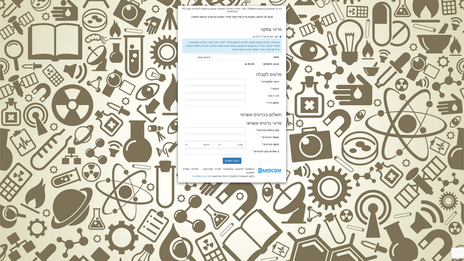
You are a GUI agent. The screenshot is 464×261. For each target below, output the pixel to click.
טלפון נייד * (272, 102)
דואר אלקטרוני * (269, 81)
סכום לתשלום (271, 64)
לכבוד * (275, 88)
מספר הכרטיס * (270, 137)
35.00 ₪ (249, 64)
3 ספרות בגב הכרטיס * (266, 151)
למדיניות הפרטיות (202, 176)
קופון (276, 56)
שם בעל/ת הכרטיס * (267, 130)
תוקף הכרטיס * (270, 144)
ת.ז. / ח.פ (273, 95)
